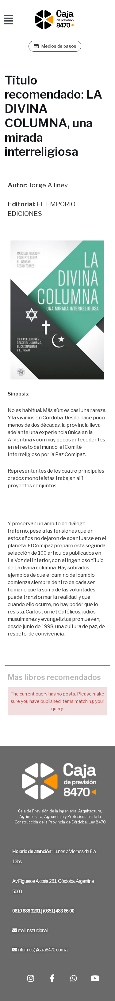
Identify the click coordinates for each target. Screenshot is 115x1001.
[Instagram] (30, 978)
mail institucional (33, 930)
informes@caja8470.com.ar (43, 949)
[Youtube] (95, 978)
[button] (8, 19)
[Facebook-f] (52, 978)
